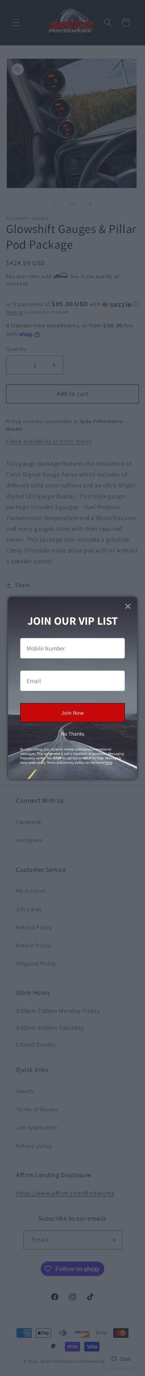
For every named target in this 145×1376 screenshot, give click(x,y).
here (109, 762)
